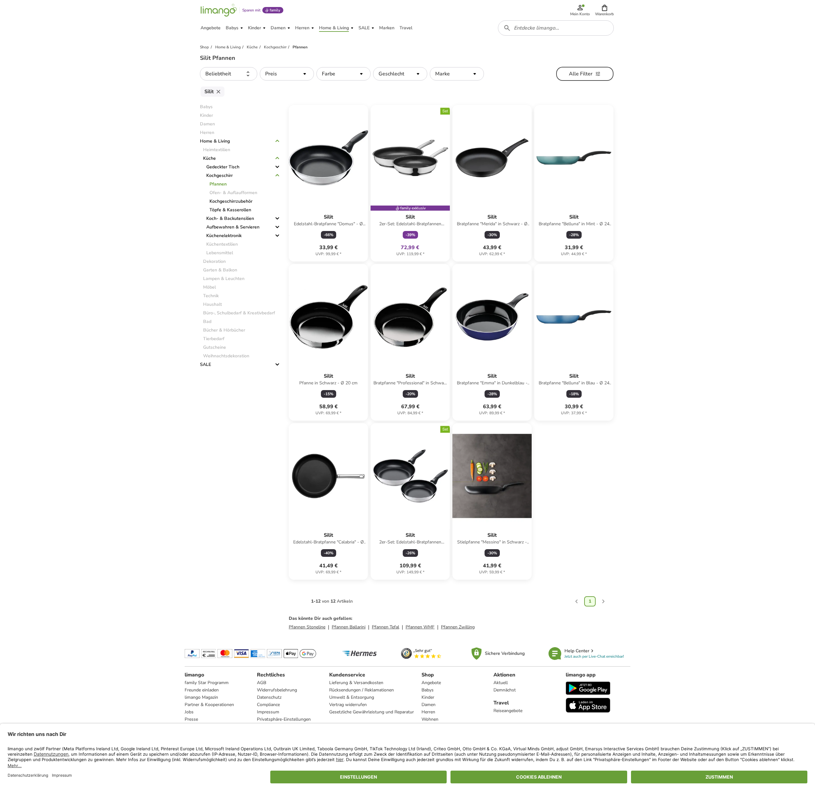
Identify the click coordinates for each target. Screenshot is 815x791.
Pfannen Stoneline (307, 627)
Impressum (268, 712)
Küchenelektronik (224, 236)
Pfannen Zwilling (458, 627)
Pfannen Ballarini (348, 627)
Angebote (431, 683)
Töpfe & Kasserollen (230, 210)
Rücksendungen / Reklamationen (361, 690)
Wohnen (430, 719)
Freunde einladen (202, 690)
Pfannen (218, 184)
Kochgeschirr (219, 175)
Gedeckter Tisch (222, 167)
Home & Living (215, 141)
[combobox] (556, 28)
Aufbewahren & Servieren (232, 227)
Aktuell (500, 683)
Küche (209, 158)
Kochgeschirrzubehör (230, 201)
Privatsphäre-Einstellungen (284, 719)
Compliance (268, 705)
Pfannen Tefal (385, 627)
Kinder (428, 697)
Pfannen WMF (420, 627)
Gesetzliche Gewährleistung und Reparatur (371, 712)
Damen (429, 705)
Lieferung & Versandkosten (356, 683)
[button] (604, 10)
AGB (261, 683)
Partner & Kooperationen (209, 705)
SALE (205, 364)
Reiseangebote (507, 711)
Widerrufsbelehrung (277, 690)
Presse (191, 719)
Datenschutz (269, 697)
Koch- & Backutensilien (230, 218)
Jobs (189, 712)
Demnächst (504, 690)
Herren (428, 712)
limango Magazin (201, 697)
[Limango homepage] (219, 10)
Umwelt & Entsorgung (351, 697)
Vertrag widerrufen (348, 705)
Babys (428, 690)
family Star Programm (207, 683)
